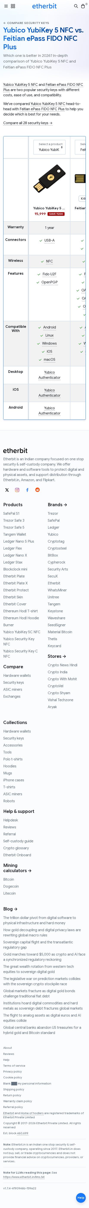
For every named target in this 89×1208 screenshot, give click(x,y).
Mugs (7, 773)
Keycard (54, 646)
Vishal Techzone (60, 700)
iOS (49, 351)
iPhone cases (13, 780)
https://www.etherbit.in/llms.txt (23, 1177)
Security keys (13, 682)
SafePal (54, 520)
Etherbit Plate (14, 576)
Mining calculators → (17, 868)
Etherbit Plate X (15, 583)
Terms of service (14, 1066)
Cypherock (56, 562)
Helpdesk (10, 820)
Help (6, 1060)
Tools (7, 752)
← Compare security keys (26, 23)
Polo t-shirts (13, 759)
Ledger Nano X (15, 555)
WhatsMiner (57, 590)
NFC (49, 261)
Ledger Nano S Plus (18, 541)
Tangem (54, 604)
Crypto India (57, 672)
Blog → (10, 909)
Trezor (53, 513)
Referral (9, 834)
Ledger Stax (12, 562)
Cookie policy (12, 1077)
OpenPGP (49, 282)
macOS (49, 359)
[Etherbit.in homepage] (44, 6)
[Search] (76, 6)
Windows (49, 343)
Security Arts (58, 569)
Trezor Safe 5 (13, 527)
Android (49, 327)
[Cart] (83, 6)
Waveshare (56, 618)
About (7, 1048)
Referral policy (13, 1107)
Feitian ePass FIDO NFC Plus (42, 109)
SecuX (53, 576)
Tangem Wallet (14, 534)
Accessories (13, 745)
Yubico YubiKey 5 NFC (20, 85)
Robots (9, 801)
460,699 (22, 1133)
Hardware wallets (17, 675)
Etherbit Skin (13, 597)
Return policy (12, 1095)
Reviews (9, 827)
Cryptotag (56, 541)
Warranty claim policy (17, 1101)
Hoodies (9, 766)
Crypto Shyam (59, 693)
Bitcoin (8, 879)
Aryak (52, 707)
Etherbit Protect (16, 590)
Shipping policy (13, 1089)
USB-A (49, 240)
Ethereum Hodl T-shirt (20, 611)
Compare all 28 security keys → (27, 123)
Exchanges (12, 696)
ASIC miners (12, 689)
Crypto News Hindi (62, 665)
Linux (49, 335)
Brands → (57, 505)
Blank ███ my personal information (27, 1083)
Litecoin (9, 893)
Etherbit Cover (14, 604)
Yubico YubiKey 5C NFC (21, 632)
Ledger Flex (12, 548)
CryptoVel (55, 686)
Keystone (55, 611)
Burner (8, 625)
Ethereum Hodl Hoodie (21, 618)
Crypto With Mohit (62, 679)
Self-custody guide (18, 841)
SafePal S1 (11, 513)
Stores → (57, 656)
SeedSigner (57, 625)
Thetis (52, 639)
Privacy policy (12, 1071)
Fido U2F (49, 274)
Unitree (53, 597)
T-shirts (9, 787)
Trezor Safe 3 (13, 520)
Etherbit (54, 583)
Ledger (53, 527)
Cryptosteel (57, 548)
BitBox (53, 555)
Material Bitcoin (60, 632)
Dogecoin (11, 886)
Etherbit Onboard (17, 855)
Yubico (53, 534)
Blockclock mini (15, 569)
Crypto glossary (16, 848)
